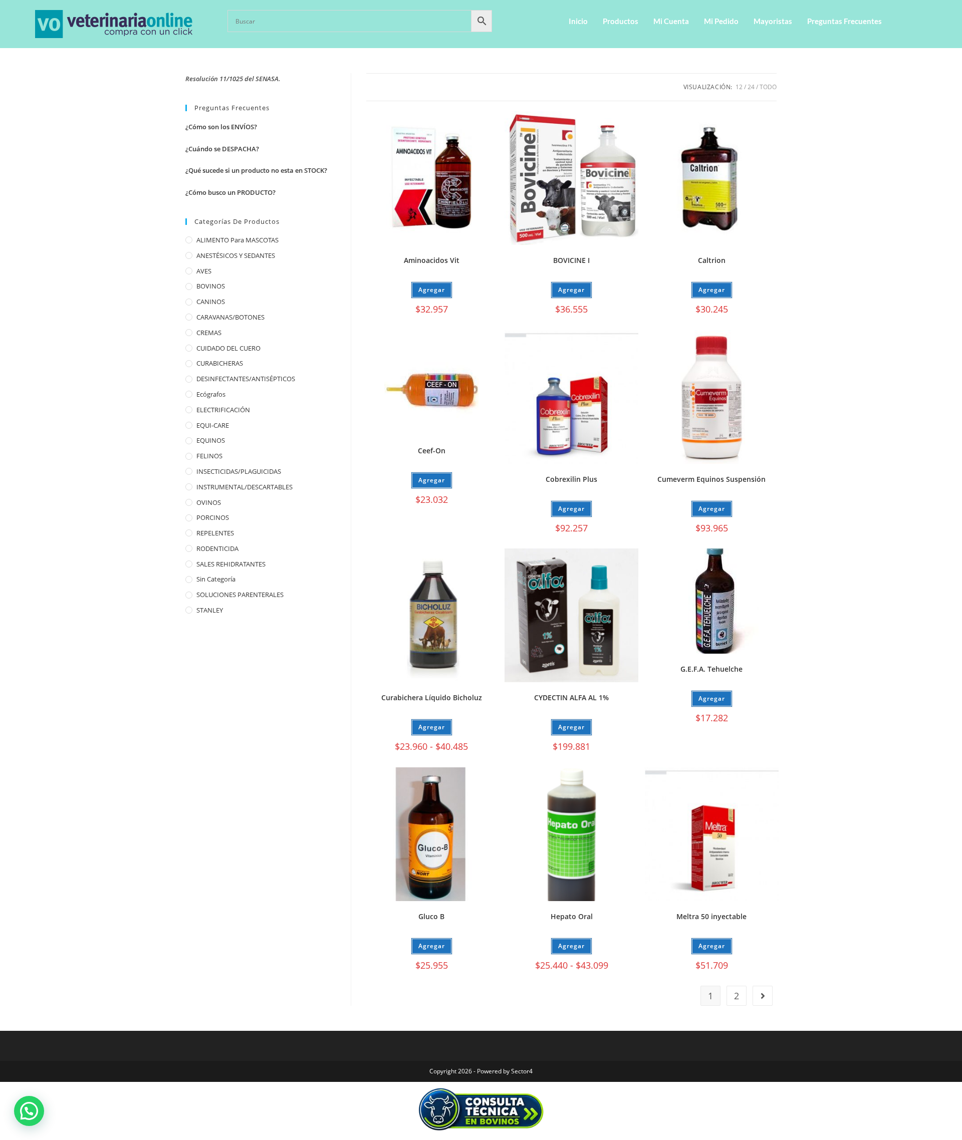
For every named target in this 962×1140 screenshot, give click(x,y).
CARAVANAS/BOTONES (230, 317)
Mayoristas (773, 21)
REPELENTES (215, 532)
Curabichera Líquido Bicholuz (431, 697)
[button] (29, 1111)
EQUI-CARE (212, 425)
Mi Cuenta (671, 21)
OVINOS (208, 502)
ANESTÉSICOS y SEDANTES (235, 255)
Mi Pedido (721, 21)
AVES (203, 270)
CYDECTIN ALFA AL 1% (571, 697)
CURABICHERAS (219, 363)
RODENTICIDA (217, 548)
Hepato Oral (572, 916)
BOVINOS (210, 286)
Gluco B (431, 916)
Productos (620, 21)
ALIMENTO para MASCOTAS (237, 239)
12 (739, 87)
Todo (768, 87)
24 (751, 87)
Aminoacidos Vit (431, 260)
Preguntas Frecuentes (844, 21)
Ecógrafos (210, 394)
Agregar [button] (571, 290)
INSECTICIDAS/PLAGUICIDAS (238, 471)
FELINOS (209, 455)
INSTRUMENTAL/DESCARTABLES (244, 486)
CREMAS (208, 332)
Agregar (431, 290)
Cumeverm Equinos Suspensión (711, 479)
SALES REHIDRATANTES (231, 563)
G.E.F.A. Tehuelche (711, 669)
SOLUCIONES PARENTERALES (240, 594)
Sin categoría (215, 579)
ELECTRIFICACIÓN (223, 409)
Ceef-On (431, 450)
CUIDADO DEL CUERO (228, 348)
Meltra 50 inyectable (711, 916)
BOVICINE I (571, 260)
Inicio (578, 21)
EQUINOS (210, 440)
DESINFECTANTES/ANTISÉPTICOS (245, 378)
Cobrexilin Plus (571, 479)
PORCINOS (212, 517)
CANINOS (210, 301)
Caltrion (712, 260)
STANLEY (209, 610)
